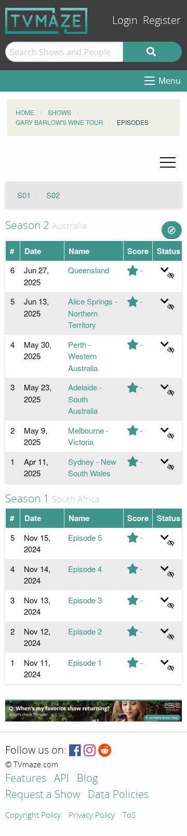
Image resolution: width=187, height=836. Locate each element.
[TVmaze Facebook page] (75, 750)
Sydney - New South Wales (92, 467)
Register (162, 21)
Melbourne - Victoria (88, 436)
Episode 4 (85, 568)
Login (125, 21)
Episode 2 (85, 631)
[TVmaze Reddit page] (105, 750)
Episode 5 (85, 537)
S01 (24, 194)
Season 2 (27, 225)
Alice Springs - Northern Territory (92, 313)
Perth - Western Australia (83, 356)
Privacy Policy (92, 816)
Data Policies (118, 795)
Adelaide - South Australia (85, 399)
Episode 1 (85, 662)
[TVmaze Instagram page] (90, 750)
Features (25, 779)
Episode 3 (85, 599)
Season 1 (27, 498)
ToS (129, 816)
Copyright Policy (33, 816)
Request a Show (42, 795)
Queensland (88, 269)
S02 (53, 194)
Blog (87, 779)
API (61, 779)
